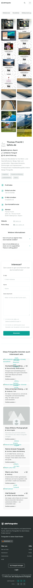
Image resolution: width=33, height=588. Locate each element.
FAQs (30, 552)
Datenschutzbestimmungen (12, 321)
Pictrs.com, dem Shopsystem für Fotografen (18, 576)
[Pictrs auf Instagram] (21, 584)
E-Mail (5, 275)
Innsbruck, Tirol (11, 391)
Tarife (30, 549)
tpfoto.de (18, 221)
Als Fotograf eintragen (16, 565)
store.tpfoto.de (19, 224)
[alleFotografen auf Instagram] (21, 581)
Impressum (4, 552)
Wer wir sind (4, 549)
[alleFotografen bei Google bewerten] (18, 581)
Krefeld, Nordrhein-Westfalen (15, 495)
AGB (2, 559)
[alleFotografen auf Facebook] (24, 581)
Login (16, 570)
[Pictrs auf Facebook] (24, 584)
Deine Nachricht (7, 293)
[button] (25, 3)
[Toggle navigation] (30, 3)
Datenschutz (4, 556)
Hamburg (9, 474)
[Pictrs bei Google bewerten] (18, 584)
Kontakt (29, 556)
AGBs (15, 319)
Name (5, 284)
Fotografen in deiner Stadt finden (12, 536)
